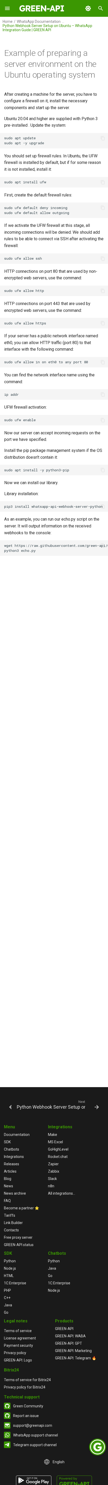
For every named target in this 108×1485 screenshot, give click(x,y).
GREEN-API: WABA (70, 1336)
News (8, 1186)
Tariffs (9, 1215)
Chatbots (11, 1149)
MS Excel (55, 1142)
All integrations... (61, 1193)
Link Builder (13, 1223)
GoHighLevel (58, 1149)
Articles (10, 1171)
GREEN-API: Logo (18, 1360)
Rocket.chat (58, 1157)
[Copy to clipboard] (103, 138)
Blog (7, 1179)
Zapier (53, 1164)
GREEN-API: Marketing (73, 1351)
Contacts (11, 1230)
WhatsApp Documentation (39, 21)
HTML (9, 1276)
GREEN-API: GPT (68, 1343)
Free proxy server (18, 1237)
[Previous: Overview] (8, 1104)
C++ (7, 1298)
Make (52, 1135)
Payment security (18, 1345)
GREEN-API (64, 1329)
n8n (51, 1186)
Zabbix (53, 1171)
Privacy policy (15, 1353)
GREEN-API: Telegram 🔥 (75, 1358)
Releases (11, 1164)
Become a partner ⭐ (21, 1208)
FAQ (7, 1201)
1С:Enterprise (15, 1283)
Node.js (10, 1268)
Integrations (14, 1157)
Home (8, 21)
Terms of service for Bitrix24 (27, 1380)
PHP (7, 1290)
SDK (7, 1142)
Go (6, 1312)
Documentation (17, 1135)
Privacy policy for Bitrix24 (24, 1387)
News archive (15, 1193)
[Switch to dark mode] (88, 8)
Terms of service (18, 1331)
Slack (52, 1179)
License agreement (20, 1338)
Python (10, 1261)
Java (8, 1305)
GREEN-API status (19, 1245)
